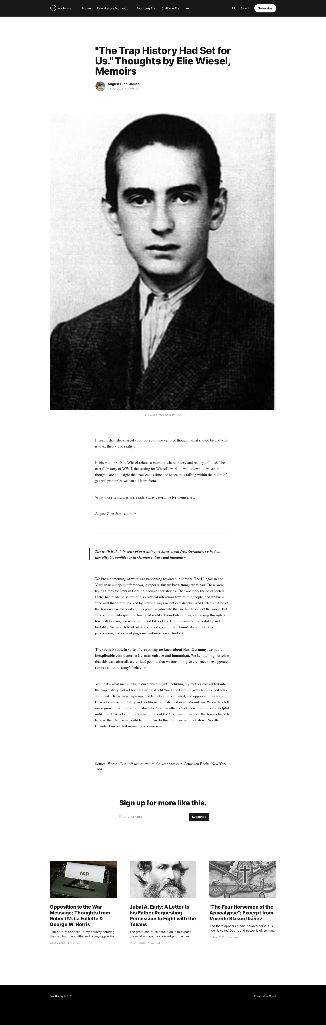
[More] (187, 8)
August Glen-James (124, 84)
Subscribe (265, 8)
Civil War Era (170, 8)
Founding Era (145, 8)
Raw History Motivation (113, 8)
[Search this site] (234, 8)
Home (86, 8)
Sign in (246, 8)
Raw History (56, 996)
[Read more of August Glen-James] (100, 86)
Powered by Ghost (265, 996)
